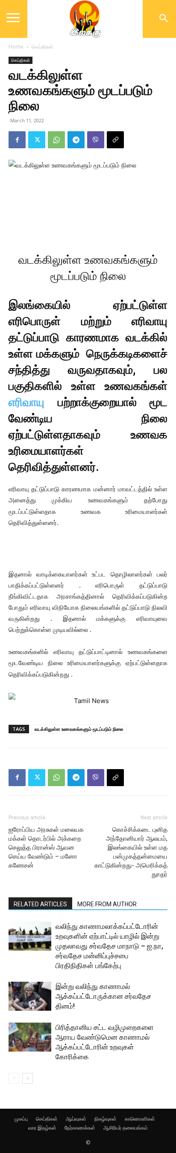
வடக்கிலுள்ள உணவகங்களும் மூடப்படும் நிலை (79, 729)
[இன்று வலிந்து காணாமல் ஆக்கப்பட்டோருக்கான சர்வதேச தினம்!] (30, 996)
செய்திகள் (42, 46)
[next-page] (27, 1078)
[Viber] (95, 139)
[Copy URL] (115, 139)
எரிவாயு (26, 402)
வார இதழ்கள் (42, 1127)
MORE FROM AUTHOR (107, 904)
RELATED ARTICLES (40, 904)
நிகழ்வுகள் (105, 1118)
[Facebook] (17, 139)
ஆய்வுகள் (76, 1118)
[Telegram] (76, 139)
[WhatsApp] (56, 139)
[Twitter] (36, 139)
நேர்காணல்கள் (80, 1127)
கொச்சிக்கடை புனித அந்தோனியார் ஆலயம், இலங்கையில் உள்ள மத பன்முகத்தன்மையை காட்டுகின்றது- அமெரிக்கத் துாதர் (130, 852)
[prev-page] (14, 1078)
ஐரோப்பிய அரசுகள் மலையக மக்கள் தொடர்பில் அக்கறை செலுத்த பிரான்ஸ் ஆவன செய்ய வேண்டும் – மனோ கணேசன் (46, 847)
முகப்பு (21, 1118)
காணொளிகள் (140, 1118)
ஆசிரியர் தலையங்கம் (125, 1127)
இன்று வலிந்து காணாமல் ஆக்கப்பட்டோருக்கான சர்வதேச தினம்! (103, 996)
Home (16, 46)
